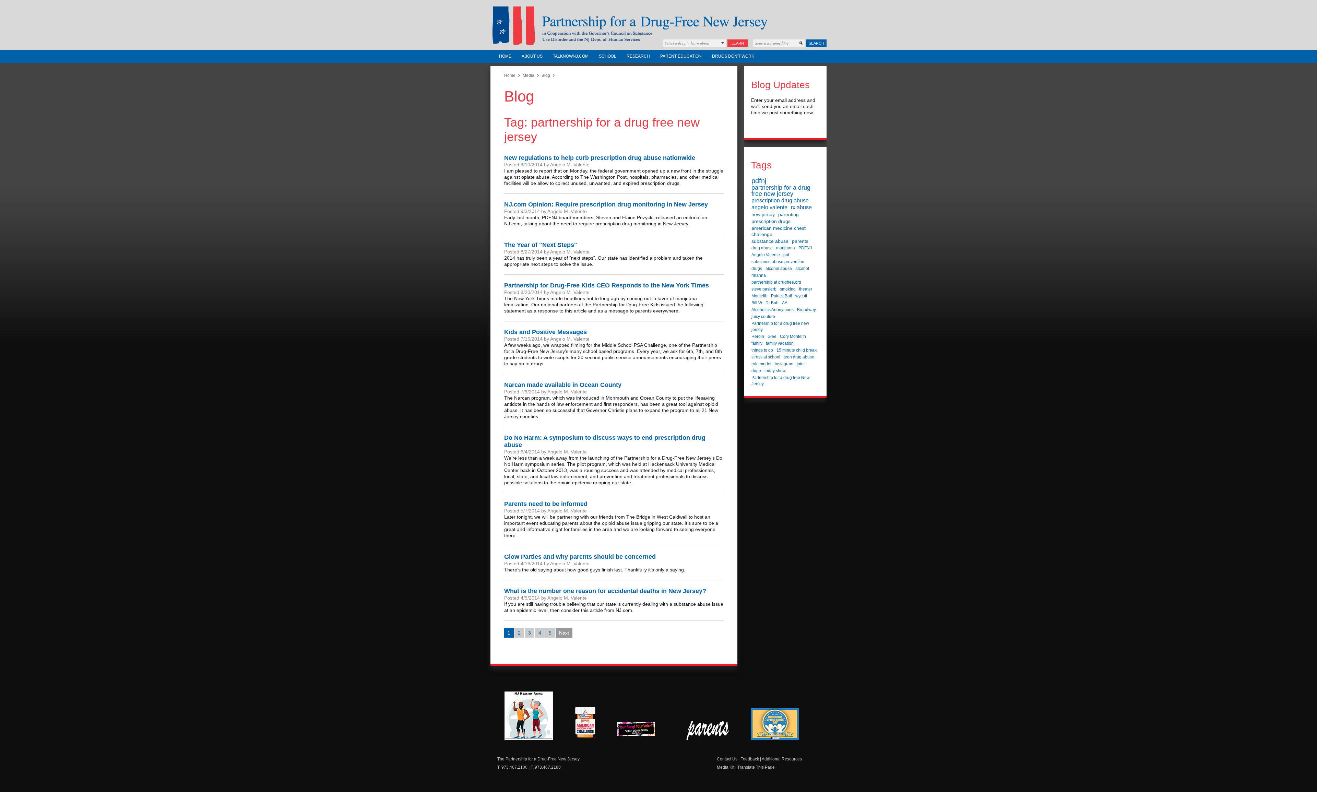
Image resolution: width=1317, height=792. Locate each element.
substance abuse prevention (777, 261)
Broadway (806, 309)
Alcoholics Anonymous (772, 309)
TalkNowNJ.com (571, 56)
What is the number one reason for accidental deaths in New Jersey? (605, 591)
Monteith (759, 296)
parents (800, 241)
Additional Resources (782, 759)
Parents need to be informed (546, 503)
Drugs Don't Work (733, 56)
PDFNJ (805, 248)
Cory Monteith (793, 336)
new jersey (763, 214)
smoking (788, 289)
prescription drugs (771, 221)
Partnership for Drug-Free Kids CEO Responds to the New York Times (606, 285)
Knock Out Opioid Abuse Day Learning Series (775, 724)
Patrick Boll (781, 296)
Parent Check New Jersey (708, 730)
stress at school (765, 357)
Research (638, 56)
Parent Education (681, 56)
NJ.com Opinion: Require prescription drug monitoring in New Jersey (606, 204)
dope (756, 370)
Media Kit (725, 767)
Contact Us (727, 759)
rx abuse (801, 207)
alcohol (802, 268)
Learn (738, 43)
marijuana (785, 248)
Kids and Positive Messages (545, 332)
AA (784, 302)
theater (805, 289)
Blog (546, 75)
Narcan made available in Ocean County (562, 384)
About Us (532, 56)
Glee (772, 336)
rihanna (758, 275)
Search (816, 43)
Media (528, 75)
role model (761, 364)
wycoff (801, 296)
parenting (788, 214)
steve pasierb (763, 289)
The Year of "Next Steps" (540, 244)
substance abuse (769, 241)
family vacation (780, 343)
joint (801, 364)
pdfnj (758, 181)
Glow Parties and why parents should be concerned (580, 556)
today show (775, 370)
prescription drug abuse (780, 200)
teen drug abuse (799, 357)
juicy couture (763, 316)
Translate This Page (756, 767)
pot (786, 254)
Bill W (756, 302)
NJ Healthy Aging (529, 715)
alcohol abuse (779, 268)
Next (564, 633)
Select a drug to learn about (687, 43)
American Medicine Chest (585, 723)
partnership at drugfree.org (776, 282)
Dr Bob (772, 302)
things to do (762, 350)
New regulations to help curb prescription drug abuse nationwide (599, 157)
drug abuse (762, 248)
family (756, 343)
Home (505, 56)
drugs (756, 268)
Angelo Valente (765, 254)
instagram (784, 364)
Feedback (749, 759)
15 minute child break (796, 350)
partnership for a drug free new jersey (780, 190)
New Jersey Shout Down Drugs (641, 731)
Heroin (757, 336)
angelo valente (769, 207)
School (607, 56)
